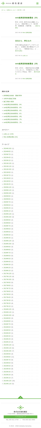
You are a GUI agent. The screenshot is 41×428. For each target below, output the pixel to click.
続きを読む (19, 51)
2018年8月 (7, 249)
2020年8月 (7, 199)
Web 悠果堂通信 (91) (11, 137)
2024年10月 (8, 148)
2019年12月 (8, 214)
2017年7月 (7, 288)
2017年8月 (7, 285)
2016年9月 (7, 318)
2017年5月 (7, 294)
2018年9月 (7, 246)
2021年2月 (7, 184)
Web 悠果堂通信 (27, 32)
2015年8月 (7, 357)
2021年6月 (7, 178)
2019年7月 (7, 226)
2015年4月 (7, 369)
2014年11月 (8, 383)
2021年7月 (7, 175)
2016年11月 (8, 312)
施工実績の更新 (9, 101)
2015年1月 (7, 378)
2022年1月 (7, 160)
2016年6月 (7, 327)
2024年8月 (7, 151)
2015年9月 (7, 354)
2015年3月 (7, 372)
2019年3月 (7, 238)
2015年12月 (8, 345)
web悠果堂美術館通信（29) (26, 64)
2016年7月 (7, 324)
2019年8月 (7, 223)
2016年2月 (7, 339)
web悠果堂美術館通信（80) (13, 116)
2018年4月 (7, 261)
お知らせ (25, 55)
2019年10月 (8, 217)
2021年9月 (7, 172)
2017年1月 (7, 306)
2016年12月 (8, 309)
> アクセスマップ (20, 417)
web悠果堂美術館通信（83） (13, 107)
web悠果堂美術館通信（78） (13, 122)
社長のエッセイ (11, 10)
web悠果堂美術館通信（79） (13, 119)
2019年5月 (7, 232)
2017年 (19, 10)
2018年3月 (7, 264)
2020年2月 (7, 208)
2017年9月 (7, 282)
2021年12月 (8, 163)
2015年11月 (8, 348)
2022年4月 (7, 157)
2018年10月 (8, 244)
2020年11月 (8, 190)
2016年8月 (7, 321)
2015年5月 (7, 366)
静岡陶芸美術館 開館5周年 (13, 95)
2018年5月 (7, 258)
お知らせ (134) (9, 134)
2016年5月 (7, 330)
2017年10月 (8, 279)
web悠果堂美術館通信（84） (13, 104)
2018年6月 (7, 255)
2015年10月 (8, 351)
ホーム (3, 10)
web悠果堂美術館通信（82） (13, 110)
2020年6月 (7, 205)
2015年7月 (7, 360)
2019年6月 (7, 229)
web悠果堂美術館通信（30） (27, 18)
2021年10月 (8, 169)
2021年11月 (8, 166)
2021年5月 (7, 181)
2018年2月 (7, 267)
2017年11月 (8, 276)
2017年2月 (7, 303)
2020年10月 (8, 193)
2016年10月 (8, 315)
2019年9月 (7, 220)
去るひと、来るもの (24, 41)
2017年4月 (7, 297)
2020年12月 (8, 187)
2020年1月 (7, 211)
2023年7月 (7, 154)
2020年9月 (7, 196)
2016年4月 (7, 333)
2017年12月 (8, 273)
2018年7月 (7, 253)
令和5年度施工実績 (10, 98)
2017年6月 (7, 291)
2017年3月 (7, 300)
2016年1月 (7, 342)
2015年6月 (7, 363)
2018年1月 (7, 270)
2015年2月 (7, 375)
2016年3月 (7, 336)
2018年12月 (8, 241)
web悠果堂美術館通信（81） (13, 113)
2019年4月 (7, 235)
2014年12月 (8, 381)
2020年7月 (7, 202)
